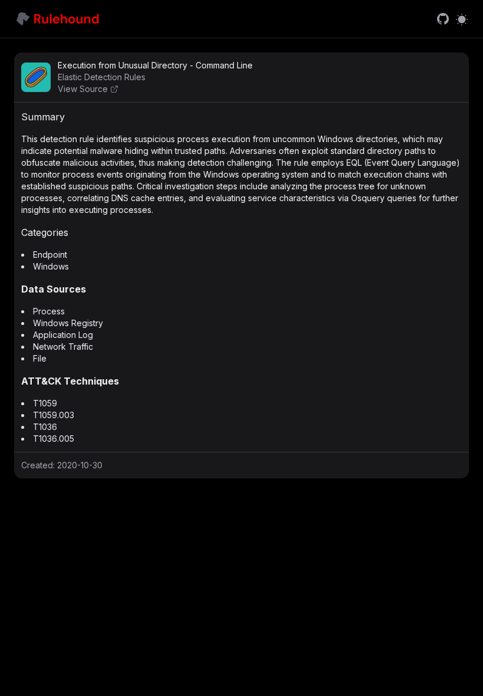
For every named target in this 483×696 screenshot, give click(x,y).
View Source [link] (83, 89)
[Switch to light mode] (462, 19)
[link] (443, 19)
